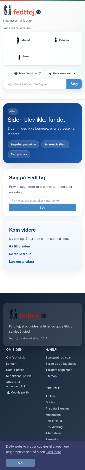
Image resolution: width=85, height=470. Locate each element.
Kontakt (11, 363)
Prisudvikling (54, 427)
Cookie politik (19, 392)
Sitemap (51, 376)
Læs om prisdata (21, 261)
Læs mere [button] (53, 452)
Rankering (52, 439)
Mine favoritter (30, 73)
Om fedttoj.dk (15, 357)
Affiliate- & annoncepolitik (16, 384)
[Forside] (22, 10)
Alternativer (53, 433)
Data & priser (15, 369)
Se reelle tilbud (20, 254)
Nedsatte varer (62, 73)
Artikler (50, 396)
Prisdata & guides (57, 408)
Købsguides (53, 414)
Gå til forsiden (19, 246)
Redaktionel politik (18, 376)
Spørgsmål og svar (58, 357)
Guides (50, 402)
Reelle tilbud (54, 420)
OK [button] (20, 462)
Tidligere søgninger (59, 369)
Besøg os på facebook (61, 363)
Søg (74, 84)
